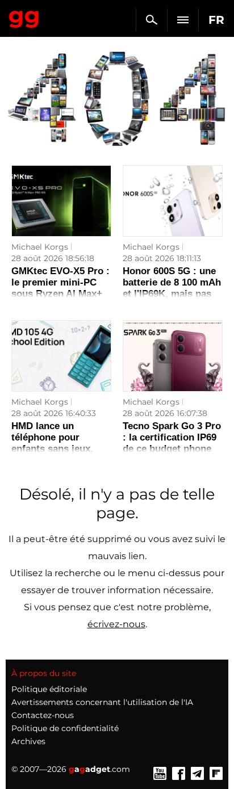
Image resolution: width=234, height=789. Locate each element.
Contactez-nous (42, 715)
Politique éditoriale (49, 689)
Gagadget (24, 17)
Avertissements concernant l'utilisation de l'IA (102, 702)
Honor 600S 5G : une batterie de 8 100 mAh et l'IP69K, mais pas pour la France (172, 288)
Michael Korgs (39, 247)
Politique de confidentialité (65, 728)
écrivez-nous (116, 624)
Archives (28, 741)
